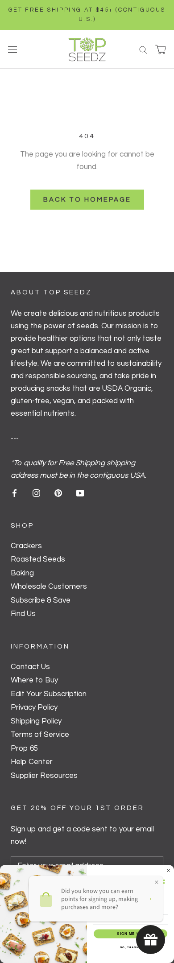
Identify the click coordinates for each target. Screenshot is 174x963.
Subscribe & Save (40, 600)
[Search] (143, 49)
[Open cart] (160, 49)
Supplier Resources (44, 776)
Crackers (26, 546)
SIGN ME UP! (130, 934)
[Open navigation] (12, 49)
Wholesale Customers (49, 587)
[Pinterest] (58, 493)
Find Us (23, 614)
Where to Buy (34, 680)
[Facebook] (14, 493)
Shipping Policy (36, 721)
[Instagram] (36, 493)
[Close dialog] (168, 870)
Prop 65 (24, 748)
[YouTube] (80, 493)
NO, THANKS (130, 947)
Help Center (32, 762)
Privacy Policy (34, 707)
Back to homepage (87, 199)
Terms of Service (40, 735)
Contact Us (30, 667)
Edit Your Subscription (49, 694)
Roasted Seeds (38, 559)
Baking (22, 573)
